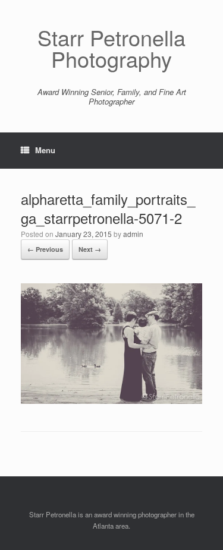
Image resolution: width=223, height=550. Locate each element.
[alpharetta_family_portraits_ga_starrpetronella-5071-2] (111, 400)
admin (133, 234)
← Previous (45, 249)
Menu (45, 150)
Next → (89, 249)
